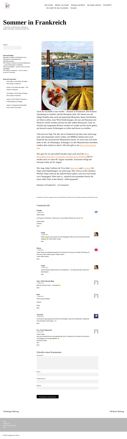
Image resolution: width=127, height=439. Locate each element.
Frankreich (45, 197)
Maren (39, 248)
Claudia (39, 210)
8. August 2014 (40, 332)
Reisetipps (24, 29)
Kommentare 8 (24, 27)
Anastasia (40, 314)
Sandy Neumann (16, 27)
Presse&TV (107, 5)
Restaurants (85, 197)
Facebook (87, 168)
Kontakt (74, 8)
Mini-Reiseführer (62, 197)
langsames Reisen (53, 197)
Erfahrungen (11, 29)
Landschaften (18, 29)
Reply (38, 225)
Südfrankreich (91, 197)
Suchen (5, 44)
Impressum (6, 423)
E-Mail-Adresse (41, 378)
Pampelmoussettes (8, 61)
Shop (4, 427)
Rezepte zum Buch (78, 5)
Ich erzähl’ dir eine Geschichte (57, 8)
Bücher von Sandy (62, 5)
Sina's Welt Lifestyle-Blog (45, 281)
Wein (28, 29)
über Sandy (48, 5)
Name (39, 371)
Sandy (43, 233)
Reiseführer (69, 197)
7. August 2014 (6, 27)
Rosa (38, 294)
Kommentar (40, 355)
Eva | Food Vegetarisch (44, 330)
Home (4, 421)
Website (39, 385)
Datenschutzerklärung (9, 425)
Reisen (74, 197)
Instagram (74, 168)
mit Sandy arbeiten (94, 5)
